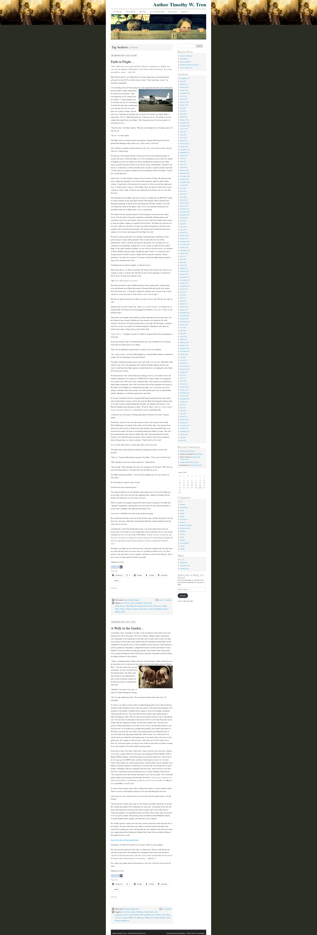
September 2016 (185, 322)
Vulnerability (184, 59)
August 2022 (184, 129)
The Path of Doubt (192, 462)
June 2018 (183, 259)
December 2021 (184, 149)
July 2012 (183, 437)
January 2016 (184, 345)
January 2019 (184, 238)
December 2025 (184, 78)
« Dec (179, 492)
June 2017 (183, 295)
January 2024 (184, 105)
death (145, 603)
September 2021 (185, 152)
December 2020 (184, 173)
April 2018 (183, 265)
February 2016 (184, 342)
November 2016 (185, 316)
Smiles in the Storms (186, 68)
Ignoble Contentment (186, 56)
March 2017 (183, 304)
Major (165, 606)
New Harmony (139, 917)
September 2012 (185, 431)
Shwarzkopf (143, 609)
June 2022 (183, 132)
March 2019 (183, 233)
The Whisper (191, 451)
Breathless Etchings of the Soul (189, 65)
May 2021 (183, 161)
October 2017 (184, 283)
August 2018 (184, 253)
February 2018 (184, 271)
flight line (133, 606)
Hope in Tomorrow (185, 62)
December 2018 (184, 241)
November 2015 (185, 351)
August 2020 (184, 185)
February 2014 (184, 387)
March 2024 (183, 99)
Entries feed (183, 562)
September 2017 (185, 286)
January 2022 (184, 146)
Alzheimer (139, 912)
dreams (122, 606)
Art (181, 501)
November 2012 (185, 425)
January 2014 (184, 390)
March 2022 (183, 141)
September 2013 (185, 399)
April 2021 (183, 164)
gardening (118, 914)
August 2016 (184, 325)
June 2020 (183, 191)
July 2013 (183, 405)
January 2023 (184, 120)
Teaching (182, 540)
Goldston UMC (138, 914)
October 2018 (184, 247)
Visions (182, 546)
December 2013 (184, 393)
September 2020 (185, 182)
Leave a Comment (165, 600)
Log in (182, 560)
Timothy (117, 55)
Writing (182, 549)
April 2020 (183, 197)
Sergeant (129, 609)
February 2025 (184, 87)
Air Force (125, 603)
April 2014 (183, 381)
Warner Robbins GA (122, 920)
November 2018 (185, 244)
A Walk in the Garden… (127, 628)
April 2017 (183, 301)
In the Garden (156, 914)
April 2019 (183, 230)
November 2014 (185, 366)
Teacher (130, 12)
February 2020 (184, 203)
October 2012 (184, 428)
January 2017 (184, 310)
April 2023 (183, 114)
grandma (148, 914)
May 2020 (183, 194)
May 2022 (183, 135)
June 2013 (183, 408)
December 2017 (184, 277)
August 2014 (184, 372)
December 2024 (184, 93)
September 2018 (185, 250)
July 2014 (183, 375)
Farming (127, 909)
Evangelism (157, 12)
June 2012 (183, 440)
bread (146, 912)
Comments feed (184, 565)
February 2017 (184, 307)
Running (182, 531)
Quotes (173, 12)
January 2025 (184, 90)
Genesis (125, 914)
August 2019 (184, 218)
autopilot (139, 603)
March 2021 (183, 167)
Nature (182, 513)
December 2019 (184, 209)
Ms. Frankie (123, 917)
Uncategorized (184, 543)
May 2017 (183, 298)
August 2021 (184, 155)
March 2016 (183, 339)
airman (132, 603)
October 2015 (184, 354)
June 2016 (183, 330)
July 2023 (183, 108)
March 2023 (183, 117)
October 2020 (184, 179)
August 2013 (184, 402)
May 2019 (183, 227)
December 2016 (184, 313)
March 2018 (183, 268)
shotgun (135, 609)
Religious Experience (186, 525)
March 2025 (183, 84)
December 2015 (184, 348)
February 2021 (184, 170)
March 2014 (183, 384)
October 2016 (184, 319)
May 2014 (183, 378)
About (184, 12)
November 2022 (185, 126)
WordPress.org (184, 568)
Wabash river (149, 917)
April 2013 (183, 414)
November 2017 (185, 280)
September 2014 (185, 369)
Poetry (182, 516)
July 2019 (183, 221)
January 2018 (184, 274)
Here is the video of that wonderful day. (125, 840)
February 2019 (184, 236)
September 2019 (185, 215)
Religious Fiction (185, 528)
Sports (182, 537)
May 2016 (183, 333)
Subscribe (183, 596)
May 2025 (183, 81)
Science (182, 534)
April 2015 (183, 360)
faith (127, 606)
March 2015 (183, 363)
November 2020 (185, 176)
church (151, 912)
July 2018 (183, 256)
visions (151, 609)
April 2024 (183, 96)
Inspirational (128, 600)
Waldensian (158, 609)
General (145, 606)
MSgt (117, 609)
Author (117, 12)
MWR (130, 917)
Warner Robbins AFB (162, 917)
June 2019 (183, 224)
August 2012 (184, 434)
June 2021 (183, 158)
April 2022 (183, 138)
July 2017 (183, 292)
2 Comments (167, 909)
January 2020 (184, 206)
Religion (136, 600)
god (150, 606)
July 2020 (183, 188)
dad (156, 912)
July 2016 (183, 327)
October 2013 (184, 396)
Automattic (201, 933)
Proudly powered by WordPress (176, 933)
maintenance (157, 606)
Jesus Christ (166, 914)
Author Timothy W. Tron (179, 4)
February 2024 (184, 102)
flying (140, 606)
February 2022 (184, 144)
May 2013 (183, 411)
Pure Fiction (183, 519)
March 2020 (183, 200)
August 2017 (184, 289)
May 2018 (183, 262)
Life (116, 917)
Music (142, 12)
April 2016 (183, 336)
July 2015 (183, 357)
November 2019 (185, 212)
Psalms (122, 609)
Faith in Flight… (122, 61)
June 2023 (183, 111)
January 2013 (184, 422)
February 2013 (184, 419)
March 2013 (183, 416)
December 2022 (184, 123)
